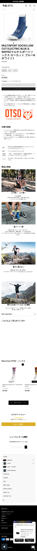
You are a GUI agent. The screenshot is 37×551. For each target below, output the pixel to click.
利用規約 (3, 516)
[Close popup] (34, 523)
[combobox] (18, 9)
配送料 (5, 81)
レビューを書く (18, 424)
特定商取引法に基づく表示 (7, 511)
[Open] (4, 547)
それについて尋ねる (29, 540)
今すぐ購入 (18, 89)
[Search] (33, 9)
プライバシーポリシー (6, 514)
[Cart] (30, 5)
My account (4, 522)
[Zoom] (29, 38)
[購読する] (26, 447)
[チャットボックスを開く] (33, 547)
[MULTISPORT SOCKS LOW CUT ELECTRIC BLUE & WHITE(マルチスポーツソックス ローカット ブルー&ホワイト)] (12, 339)
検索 (3, 520)
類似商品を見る (19, 540)
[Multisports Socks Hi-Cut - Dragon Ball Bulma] (12, 378)
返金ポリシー (4, 518)
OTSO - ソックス (18, 361)
